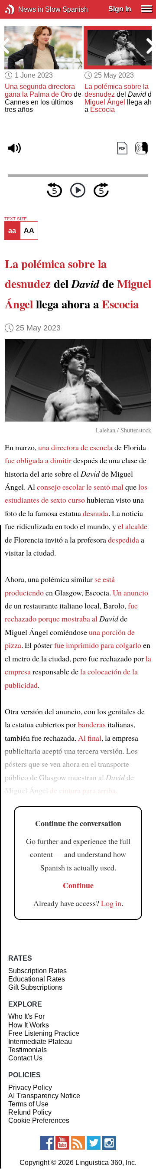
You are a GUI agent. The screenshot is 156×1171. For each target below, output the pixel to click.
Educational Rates (36, 979)
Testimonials (27, 1049)
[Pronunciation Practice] (141, 148)
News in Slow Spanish (22, 9)
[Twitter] (94, 1143)
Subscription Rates (37, 971)
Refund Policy (30, 1112)
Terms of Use (28, 1104)
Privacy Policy (30, 1087)
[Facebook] (47, 1143)
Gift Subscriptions (35, 987)
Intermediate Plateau (40, 1041)
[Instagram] (109, 1143)
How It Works (28, 1025)
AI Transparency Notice (44, 1095)
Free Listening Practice (43, 1033)
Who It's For (26, 1016)
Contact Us (25, 1058)
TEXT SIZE (15, 219)
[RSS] (78, 1143)
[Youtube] (62, 1143)
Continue (78, 885)
